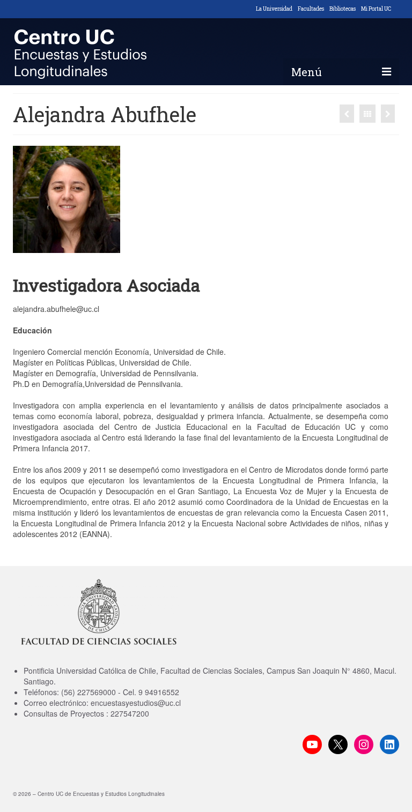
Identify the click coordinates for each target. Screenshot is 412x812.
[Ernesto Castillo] (388, 114)
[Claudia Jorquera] (347, 114)
